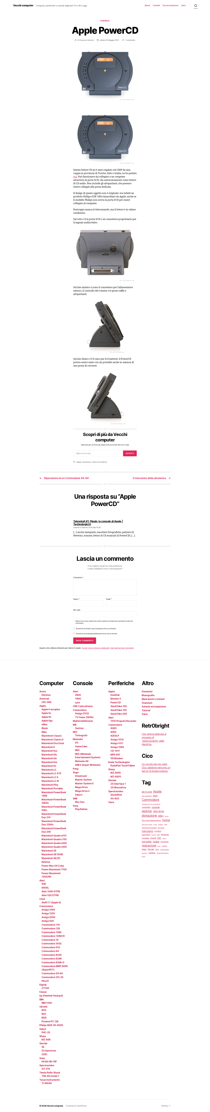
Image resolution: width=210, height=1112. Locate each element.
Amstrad (44, 698)
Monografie (148, 695)
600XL (45, 887)
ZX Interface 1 (118, 783)
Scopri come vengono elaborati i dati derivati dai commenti (108, 648)
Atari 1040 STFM (51, 891)
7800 (78, 698)
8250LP (114, 735)
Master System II (84, 783)
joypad (155, 824)
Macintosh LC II (50, 777)
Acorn (42, 691)
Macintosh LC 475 (51, 773)
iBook (45, 728)
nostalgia (145, 838)
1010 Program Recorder (123, 721)
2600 (78, 695)
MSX (158, 835)
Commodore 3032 (51, 943)
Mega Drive (81, 787)
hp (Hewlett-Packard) (51, 995)
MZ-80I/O (115, 776)
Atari (42, 880)
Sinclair (43, 1043)
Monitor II (115, 698)
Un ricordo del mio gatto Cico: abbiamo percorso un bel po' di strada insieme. (156, 767)
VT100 (45, 988)
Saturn (78, 794)
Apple (78, 462)
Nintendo (78, 739)
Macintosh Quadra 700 (54, 839)
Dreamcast (81, 776)
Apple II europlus (51, 709)
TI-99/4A (47, 1083)
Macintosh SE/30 (51, 858)
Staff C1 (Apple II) (51, 902)
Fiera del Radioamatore (151, 820)
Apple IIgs (47, 720)
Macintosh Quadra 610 (54, 835)
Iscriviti (130, 453)
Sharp (42, 1036)
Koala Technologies (119, 762)
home (166, 820)
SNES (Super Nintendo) (87, 765)
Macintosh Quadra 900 (54, 847)
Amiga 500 (48, 921)
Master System (83, 779)
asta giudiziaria (147, 796)
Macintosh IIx (49, 766)
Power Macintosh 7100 (54, 869)
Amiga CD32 (82, 713)
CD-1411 (115, 750)
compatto (146, 807)
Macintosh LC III (50, 781)
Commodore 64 (50, 951)
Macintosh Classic (52, 735)
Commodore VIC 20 (52, 977)
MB (74, 724)
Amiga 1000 (48, 909)
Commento (78, 578)
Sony (42, 1058)
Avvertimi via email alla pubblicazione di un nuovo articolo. (97, 634)
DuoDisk (115, 695)
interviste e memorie (147, 824)
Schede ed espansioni (154, 706)
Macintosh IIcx (49, 750)
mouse (153, 835)
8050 (113, 732)
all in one (147, 791)
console (156, 807)
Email (109, 599)
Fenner (43, 992)
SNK (75, 798)
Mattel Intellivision (83, 721)
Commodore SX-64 (52, 973)
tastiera (152, 853)
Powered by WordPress (76, 1106)
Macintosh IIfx (49, 754)
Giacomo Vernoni (87, 40)
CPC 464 (46, 702)
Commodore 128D (51, 932)
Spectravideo (46, 1065)
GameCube (81, 746)
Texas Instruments (49, 1079)
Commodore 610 (51, 947)
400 (44, 884)
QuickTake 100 (118, 706)
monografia (146, 835)
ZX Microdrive (118, 787)
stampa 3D (144, 853)
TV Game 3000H (84, 717)
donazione (86, 462)
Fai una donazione (170, 5)
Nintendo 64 (81, 761)
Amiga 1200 (48, 913)
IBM (41, 999)
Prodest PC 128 (50, 1021)
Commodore (46, 906)
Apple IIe (46, 717)
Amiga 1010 (116, 739)
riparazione (149, 845)
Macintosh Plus (50, 784)
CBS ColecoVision (83, 706)
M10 (44, 1010)
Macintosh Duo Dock (53, 743)
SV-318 (46, 1068)
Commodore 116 (51, 924)
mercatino (147, 831)
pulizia (156, 841)
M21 (44, 1014)
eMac (45, 724)
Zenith (143, 856)
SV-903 (114, 798)
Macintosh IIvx (49, 762)
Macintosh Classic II (52, 739)
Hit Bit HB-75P (49, 1061)
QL (43, 1046)
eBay (161, 815)
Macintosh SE (49, 850)
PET (159, 838)
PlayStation (81, 809)
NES (77, 750)
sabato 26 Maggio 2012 (109, 40)
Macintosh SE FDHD (52, 854)
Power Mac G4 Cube (53, 865)
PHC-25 (46, 1032)
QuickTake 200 (118, 713)
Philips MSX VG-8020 (51, 1025)
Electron (46, 695)
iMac (44, 732)
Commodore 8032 (52, 955)
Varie (111, 802)
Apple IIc (46, 713)
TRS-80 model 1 (50, 1076)
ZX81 (44, 1054)
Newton (46, 862)
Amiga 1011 (116, 743)
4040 (113, 728)
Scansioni (147, 702)
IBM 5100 (47, 1003)
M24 (44, 1017)
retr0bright (164, 842)
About (147, 5)
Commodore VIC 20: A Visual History (151, 804)
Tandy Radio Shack (49, 1072)
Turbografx (81, 735)
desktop (147, 811)
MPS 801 (115, 754)
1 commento (130, 40)
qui (75, 176)
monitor (157, 831)
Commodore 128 (51, 928)
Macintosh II (48, 747)
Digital (42, 984)
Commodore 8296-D (53, 962)
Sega (76, 772)
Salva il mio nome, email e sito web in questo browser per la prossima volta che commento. (104, 622)
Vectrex (79, 728)
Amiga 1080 (117, 747)
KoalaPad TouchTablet (122, 765)
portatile (147, 841)
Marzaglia (161, 828)
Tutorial (146, 710)
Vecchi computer (23, 5)
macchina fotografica (149, 828)
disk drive (158, 811)
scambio (164, 846)
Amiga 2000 (48, 917)
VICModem (116, 758)
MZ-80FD (115, 772)
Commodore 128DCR (53, 936)
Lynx (77, 702)
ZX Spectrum (49, 1050)
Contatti (156, 5)
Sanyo (42, 1029)
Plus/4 (45, 981)
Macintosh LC (49, 769)
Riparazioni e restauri (153, 699)
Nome (76, 599)
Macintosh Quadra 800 (54, 843)
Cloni (42, 899)
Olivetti (43, 1006)
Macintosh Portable (52, 788)
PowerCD (105, 21)
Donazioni (147, 691)
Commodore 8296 (52, 958)
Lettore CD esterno (99, 462)
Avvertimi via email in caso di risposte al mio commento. (96, 629)
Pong (75, 768)
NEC (75, 732)
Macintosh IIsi (49, 758)
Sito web (76, 610)
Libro (165, 824)
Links (183, 5)
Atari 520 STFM (50, 895)
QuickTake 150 (118, 710)
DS (76, 742)
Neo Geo (79, 802)
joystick (160, 824)
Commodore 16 (50, 939)
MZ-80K (46, 1039)
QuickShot (116, 794)
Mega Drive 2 (82, 791)
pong (164, 838)
